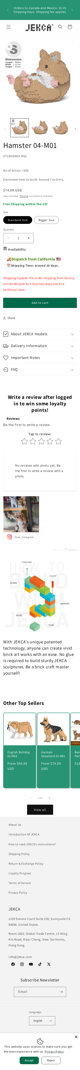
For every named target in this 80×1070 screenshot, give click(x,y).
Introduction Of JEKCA (24, 834)
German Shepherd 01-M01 (53, 754)
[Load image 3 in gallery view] (60, 127)
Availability (17, 249)
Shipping (23, 196)
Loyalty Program (20, 873)
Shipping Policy (19, 854)
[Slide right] (75, 129)
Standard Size (18, 220)
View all (40, 810)
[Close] (76, 1037)
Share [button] (11, 318)
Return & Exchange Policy (26, 864)
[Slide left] (4, 129)
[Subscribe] (61, 992)
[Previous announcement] (8, 10)
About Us (15, 825)
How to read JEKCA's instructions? (32, 844)
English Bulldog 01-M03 (18, 754)
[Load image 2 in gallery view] (40, 127)
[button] (8, 27)
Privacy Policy (18, 893)
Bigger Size (46, 220)
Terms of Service (20, 883)
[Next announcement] (72, 10)
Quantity (8, 229)
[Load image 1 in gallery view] (19, 127)
